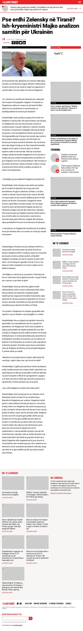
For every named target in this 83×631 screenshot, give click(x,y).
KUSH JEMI (28, 603)
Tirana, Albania (66, 54)
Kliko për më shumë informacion (61, 493)
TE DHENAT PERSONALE (56, 603)
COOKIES (68, 603)
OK (30, 618)
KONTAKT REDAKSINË (40, 603)
